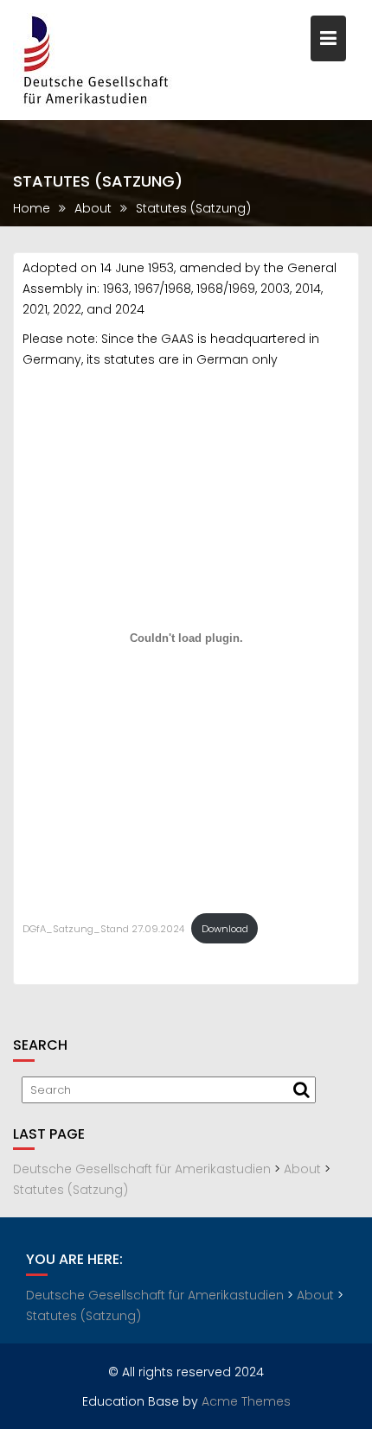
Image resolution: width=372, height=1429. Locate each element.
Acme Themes (246, 1401)
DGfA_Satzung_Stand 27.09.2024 (103, 929)
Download (225, 929)
